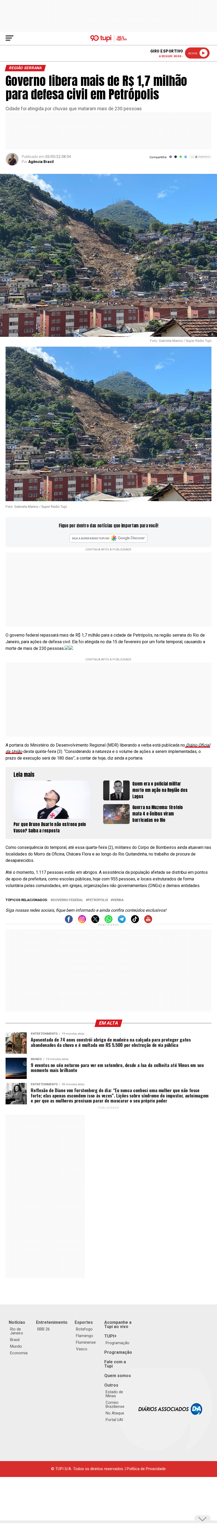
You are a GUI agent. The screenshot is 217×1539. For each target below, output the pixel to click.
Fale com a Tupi (115, 1364)
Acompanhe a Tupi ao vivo (118, 1324)
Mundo (16, 1346)
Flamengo (84, 1335)
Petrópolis (98, 900)
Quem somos (117, 1375)
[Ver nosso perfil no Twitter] (95, 921)
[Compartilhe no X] (175, 158)
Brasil (15, 1339)
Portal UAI (114, 1419)
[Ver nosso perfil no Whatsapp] (108, 921)
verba (118, 900)
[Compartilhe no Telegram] (185, 158)
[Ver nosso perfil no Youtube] (148, 921)
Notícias (17, 1322)
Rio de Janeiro (16, 1331)
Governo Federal (68, 900)
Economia (19, 1353)
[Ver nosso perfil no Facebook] (69, 921)
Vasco (81, 1349)
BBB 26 (43, 1329)
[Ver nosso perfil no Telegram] (122, 921)
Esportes (84, 1322)
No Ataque (115, 1413)
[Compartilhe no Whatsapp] (180, 158)
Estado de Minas (114, 1394)
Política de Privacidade (146, 1469)
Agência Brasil (41, 162)
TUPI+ (110, 1336)
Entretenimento (51, 1322)
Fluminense (86, 1342)
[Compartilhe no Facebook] (170, 158)
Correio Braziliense (115, 1404)
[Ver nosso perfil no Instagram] (82, 921)
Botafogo (84, 1329)
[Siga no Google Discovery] (200, 159)
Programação (117, 1342)
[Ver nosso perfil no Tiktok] (135, 921)
